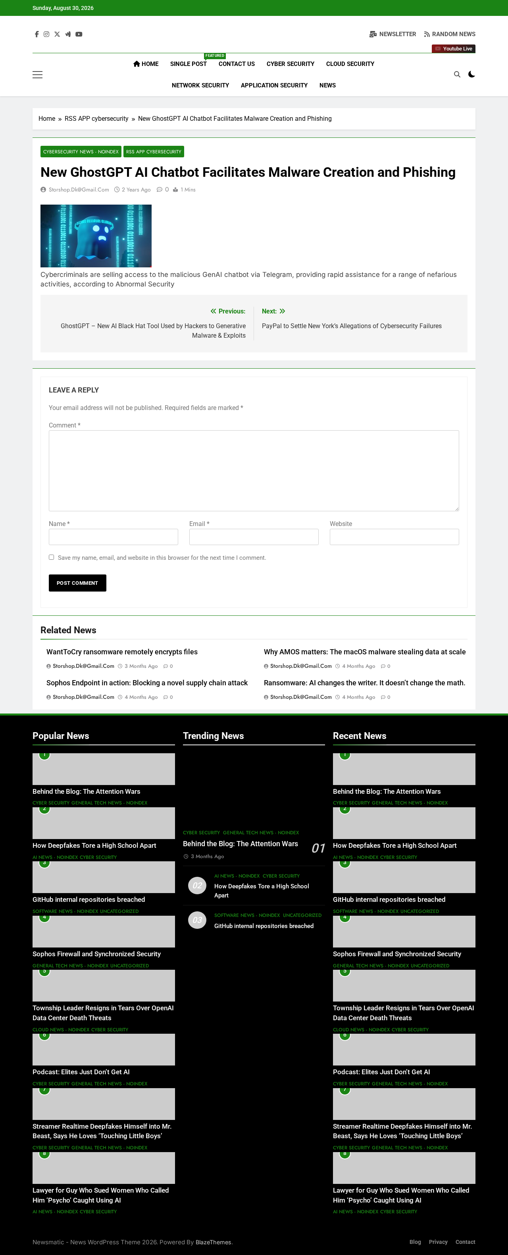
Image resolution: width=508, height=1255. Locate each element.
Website (341, 524)
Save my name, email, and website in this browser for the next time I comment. (162, 557)
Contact (465, 1242)
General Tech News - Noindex (109, 802)
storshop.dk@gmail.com (79, 189)
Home (149, 64)
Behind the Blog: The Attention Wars (86, 791)
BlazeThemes (213, 1242)
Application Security (274, 85)
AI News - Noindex (55, 857)
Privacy (438, 1242)
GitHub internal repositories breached (89, 899)
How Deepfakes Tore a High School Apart (94, 845)
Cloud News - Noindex (61, 1029)
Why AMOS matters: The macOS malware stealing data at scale (365, 652)
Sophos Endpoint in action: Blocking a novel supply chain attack (147, 683)
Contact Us (237, 64)
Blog (415, 1242)
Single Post (191, 61)
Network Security (200, 85)
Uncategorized (119, 911)
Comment (65, 425)
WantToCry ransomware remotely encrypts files (122, 652)
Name (59, 524)
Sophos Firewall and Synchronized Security (97, 954)
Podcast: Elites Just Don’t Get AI (81, 1072)
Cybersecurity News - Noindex (81, 151)
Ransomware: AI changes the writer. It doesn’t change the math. (365, 683)
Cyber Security (290, 64)
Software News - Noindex (65, 911)
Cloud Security (350, 64)
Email (199, 524)
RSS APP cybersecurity (153, 151)
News (327, 85)
